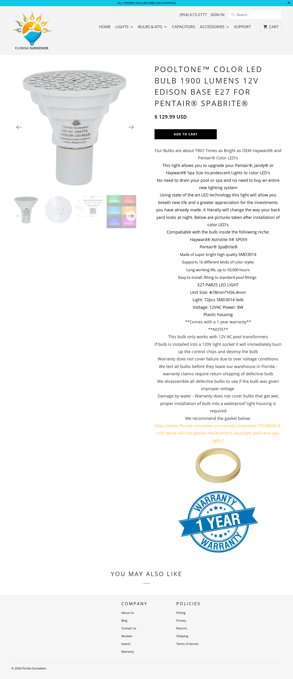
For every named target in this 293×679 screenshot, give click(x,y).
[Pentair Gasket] (218, 480)
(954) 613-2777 (193, 14)
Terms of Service (187, 644)
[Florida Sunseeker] (32, 30)
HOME (105, 26)
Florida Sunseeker (34, 668)
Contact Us (128, 628)
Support (242, 26)
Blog (124, 620)
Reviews (126, 636)
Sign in (218, 14)
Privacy (181, 620)
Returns (181, 628)
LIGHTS (122, 26)
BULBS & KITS (150, 26)
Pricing (180, 613)
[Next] (131, 127)
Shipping (182, 636)
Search (125, 644)
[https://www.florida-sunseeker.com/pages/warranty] (218, 551)
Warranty (127, 651)
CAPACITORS (183, 26)
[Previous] (19, 127)
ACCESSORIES (212, 26)
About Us (127, 613)
